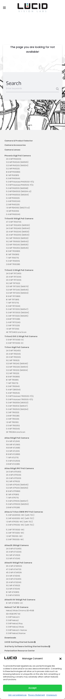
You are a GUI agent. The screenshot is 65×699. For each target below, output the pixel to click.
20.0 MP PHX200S (13, 159)
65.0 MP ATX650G (14, 566)
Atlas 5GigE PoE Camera (17, 438)
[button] (60, 658)
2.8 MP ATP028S (13, 507)
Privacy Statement (36, 695)
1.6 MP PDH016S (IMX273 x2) (18, 207)
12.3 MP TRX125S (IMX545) (17, 248)
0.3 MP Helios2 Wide (15, 627)
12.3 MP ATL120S (13, 451)
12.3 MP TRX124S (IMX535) (17, 244)
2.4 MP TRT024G (13, 322)
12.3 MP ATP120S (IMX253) (17, 488)
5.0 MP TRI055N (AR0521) (17, 402)
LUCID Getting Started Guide (19, 642)
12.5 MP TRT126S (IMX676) (17, 286)
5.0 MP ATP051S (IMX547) (17, 501)
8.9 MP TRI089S (13, 376)
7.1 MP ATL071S (12, 457)
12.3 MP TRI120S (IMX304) (17, 370)
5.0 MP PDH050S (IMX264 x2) (18, 191)
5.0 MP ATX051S (13, 595)
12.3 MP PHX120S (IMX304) (17, 165)
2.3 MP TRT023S (13, 325)
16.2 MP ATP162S (13, 481)
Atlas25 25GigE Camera (17, 545)
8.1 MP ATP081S (12, 494)
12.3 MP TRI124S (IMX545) (17, 363)
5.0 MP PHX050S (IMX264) (17, 194)
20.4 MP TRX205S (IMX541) (17, 235)
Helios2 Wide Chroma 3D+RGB (20, 610)
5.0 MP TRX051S (13, 261)
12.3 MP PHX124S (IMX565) (17, 162)
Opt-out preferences (17, 695)
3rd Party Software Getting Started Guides (27, 646)
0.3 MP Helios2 (12, 620)
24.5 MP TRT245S (13, 273)
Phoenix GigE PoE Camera (18, 155)
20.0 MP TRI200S (13, 357)
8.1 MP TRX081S (12, 254)
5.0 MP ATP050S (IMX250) (17, 504)
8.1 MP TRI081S (12, 380)
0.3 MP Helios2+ (13, 617)
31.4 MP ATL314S (13, 441)
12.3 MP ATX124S (13, 589)
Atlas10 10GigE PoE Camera (18, 562)
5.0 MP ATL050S (13, 461)
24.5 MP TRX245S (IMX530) (18, 225)
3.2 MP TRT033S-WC (15, 533)
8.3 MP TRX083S (13, 251)
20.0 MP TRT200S (13, 280)
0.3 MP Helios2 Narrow (16, 633)
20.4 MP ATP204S (13, 475)
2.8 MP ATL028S (13, 464)
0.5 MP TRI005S (13, 425)
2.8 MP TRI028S (13, 415)
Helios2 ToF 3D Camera (16, 607)
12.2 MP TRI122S (12, 373)
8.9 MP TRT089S (13, 296)
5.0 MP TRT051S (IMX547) (17, 309)
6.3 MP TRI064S (13, 386)
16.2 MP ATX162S (13, 585)
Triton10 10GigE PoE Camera (19, 218)
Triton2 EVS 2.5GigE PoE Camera (21, 336)
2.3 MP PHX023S (13, 204)
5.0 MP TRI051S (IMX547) (17, 406)
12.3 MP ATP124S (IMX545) (17, 484)
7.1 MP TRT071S (12, 302)
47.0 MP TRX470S (13, 222)
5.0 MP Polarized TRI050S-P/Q (19, 399)
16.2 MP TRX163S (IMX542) (17, 241)
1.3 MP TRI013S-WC (14, 536)
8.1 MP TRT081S (12, 299)
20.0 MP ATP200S (13, 478)
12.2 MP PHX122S (13, 168)
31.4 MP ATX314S (13, 576)
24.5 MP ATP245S (13, 471)
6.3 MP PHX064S (13, 178)
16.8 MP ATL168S (13, 447)
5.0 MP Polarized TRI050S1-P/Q (19, 396)
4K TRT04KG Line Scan (16, 332)
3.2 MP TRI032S (12, 412)
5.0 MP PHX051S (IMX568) (17, 188)
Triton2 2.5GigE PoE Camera (19, 270)
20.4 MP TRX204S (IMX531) (17, 231)
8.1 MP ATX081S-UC (14, 603)
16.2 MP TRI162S (13, 360)
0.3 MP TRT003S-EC (15, 343)
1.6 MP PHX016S (12, 211)
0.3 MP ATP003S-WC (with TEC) (20, 525)
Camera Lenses (12, 149)
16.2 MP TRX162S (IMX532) (17, 238)
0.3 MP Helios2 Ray (14, 623)
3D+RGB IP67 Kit (13, 614)
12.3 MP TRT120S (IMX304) (17, 293)
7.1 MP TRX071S (12, 257)
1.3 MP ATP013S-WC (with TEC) (19, 521)
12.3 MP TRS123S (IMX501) (17, 367)
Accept (32, 687)
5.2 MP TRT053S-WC (15, 529)
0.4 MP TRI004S (13, 428)
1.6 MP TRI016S (12, 422)
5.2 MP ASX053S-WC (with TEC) (20, 515)
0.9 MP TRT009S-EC (15, 339)
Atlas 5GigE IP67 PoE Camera (19, 468)
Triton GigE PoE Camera (17, 347)
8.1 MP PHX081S (12, 175)
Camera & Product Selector (19, 140)
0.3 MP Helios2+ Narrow (16, 630)
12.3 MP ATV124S (13, 558)
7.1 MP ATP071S (12, 497)
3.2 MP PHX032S (13, 198)
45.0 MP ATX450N (14, 572)
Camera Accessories (15, 145)
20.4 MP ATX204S (13, 582)
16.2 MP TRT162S (13, 283)
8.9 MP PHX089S (13, 172)
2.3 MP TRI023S (12, 419)
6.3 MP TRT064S (13, 306)
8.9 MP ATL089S (13, 454)
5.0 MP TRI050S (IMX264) (17, 409)
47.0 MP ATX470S (13, 569)
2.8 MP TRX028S (13, 264)
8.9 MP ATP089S (13, 491)
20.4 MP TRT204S (13, 276)
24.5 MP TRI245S (13, 350)
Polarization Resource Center (20, 650)
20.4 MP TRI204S (13, 354)
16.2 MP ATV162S (13, 555)
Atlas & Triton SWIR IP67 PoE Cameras (24, 512)
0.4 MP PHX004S (13, 214)
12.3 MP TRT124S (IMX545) (17, 289)
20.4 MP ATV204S (13, 552)
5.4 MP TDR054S (13, 389)
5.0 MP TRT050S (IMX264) (17, 312)
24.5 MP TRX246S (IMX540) (18, 228)
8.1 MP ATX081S (12, 592)
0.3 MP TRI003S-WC (15, 539)
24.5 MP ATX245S (13, 579)
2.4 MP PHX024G (13, 201)
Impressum (51, 695)
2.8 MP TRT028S (13, 319)
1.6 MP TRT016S (12, 329)
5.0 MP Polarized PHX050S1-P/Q (20, 181)
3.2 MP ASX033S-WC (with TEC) (20, 518)
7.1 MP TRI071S (12, 383)
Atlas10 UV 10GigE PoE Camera (20, 599)
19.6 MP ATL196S (13, 444)
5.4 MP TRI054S (13, 393)
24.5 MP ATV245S (13, 548)
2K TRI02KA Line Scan (15, 432)
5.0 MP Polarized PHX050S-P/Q (19, 185)
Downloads (10, 637)
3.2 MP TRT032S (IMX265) (17, 316)
